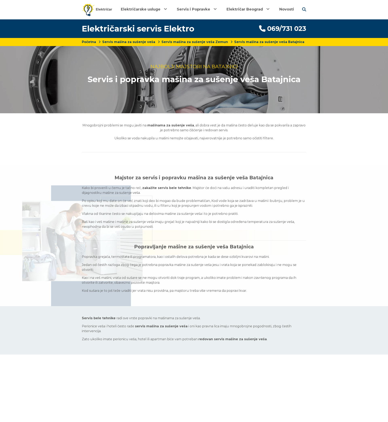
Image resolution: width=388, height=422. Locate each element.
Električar (103, 9)
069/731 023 (286, 29)
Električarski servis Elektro (138, 29)
